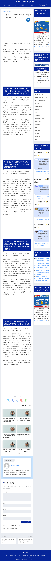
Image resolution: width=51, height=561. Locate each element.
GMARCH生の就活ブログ (25, 2)
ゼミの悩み (37, 103)
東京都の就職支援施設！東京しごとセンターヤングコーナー (41, 174)
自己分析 (37, 133)
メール (5, 509)
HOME (26, 552)
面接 (30, 405)
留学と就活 (37, 130)
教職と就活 (37, 124)
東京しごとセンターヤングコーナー (41, 78)
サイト (4, 515)
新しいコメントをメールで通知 (12, 525)
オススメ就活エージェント (10, 5)
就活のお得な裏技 (43, 5)
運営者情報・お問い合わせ (25, 557)
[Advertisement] (17, 33)
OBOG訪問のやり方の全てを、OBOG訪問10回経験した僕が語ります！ (41, 272)
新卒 (36, 127)
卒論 (36, 112)
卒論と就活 (37, 115)
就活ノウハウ (34, 5)
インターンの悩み (39, 94)
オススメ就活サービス (23, 5)
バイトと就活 (38, 106)
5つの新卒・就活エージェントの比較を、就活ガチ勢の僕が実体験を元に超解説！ (41, 278)
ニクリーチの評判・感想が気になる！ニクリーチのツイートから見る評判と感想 (41, 265)
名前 (4, 503)
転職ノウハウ (38, 136)
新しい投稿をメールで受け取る (12, 528)
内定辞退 (37, 109)
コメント (5, 492)
